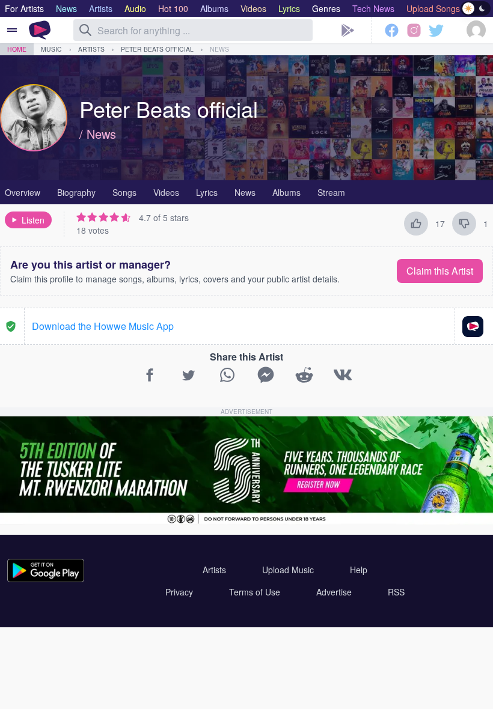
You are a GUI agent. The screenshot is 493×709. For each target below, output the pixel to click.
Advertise (334, 592)
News (219, 48)
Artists (91, 48)
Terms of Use (254, 592)
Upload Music (288, 570)
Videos (166, 192)
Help (358, 570)
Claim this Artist (439, 271)
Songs (124, 192)
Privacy (179, 592)
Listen (33, 220)
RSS (396, 592)
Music (51, 48)
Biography (76, 192)
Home (16, 48)
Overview (22, 192)
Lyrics (207, 192)
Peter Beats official (157, 48)
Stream (331, 192)
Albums (286, 192)
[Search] (85, 30)
